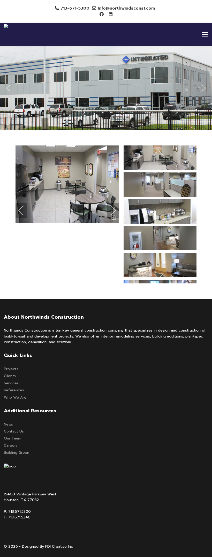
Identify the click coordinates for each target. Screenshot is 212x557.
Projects (11, 369)
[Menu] (205, 34)
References (14, 390)
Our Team (12, 438)
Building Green (16, 452)
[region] (106, 88)
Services (11, 383)
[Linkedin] (110, 14)
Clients (10, 376)
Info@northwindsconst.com (126, 8)
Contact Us (14, 431)
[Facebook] (102, 14)
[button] (8, 88)
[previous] (25, 210)
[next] (110, 210)
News (8, 424)
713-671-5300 (74, 8)
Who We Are (15, 397)
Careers (11, 445)
